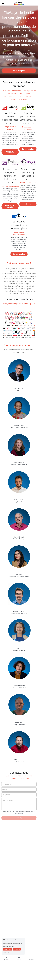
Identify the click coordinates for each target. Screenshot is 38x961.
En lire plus (28, 204)
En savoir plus (19, 71)
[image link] (19, 2)
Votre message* (8, 800)
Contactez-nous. (19, 352)
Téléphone (6, 795)
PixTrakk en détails (10, 206)
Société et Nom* (8, 784)
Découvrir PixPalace (10, 152)
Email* (4, 789)
